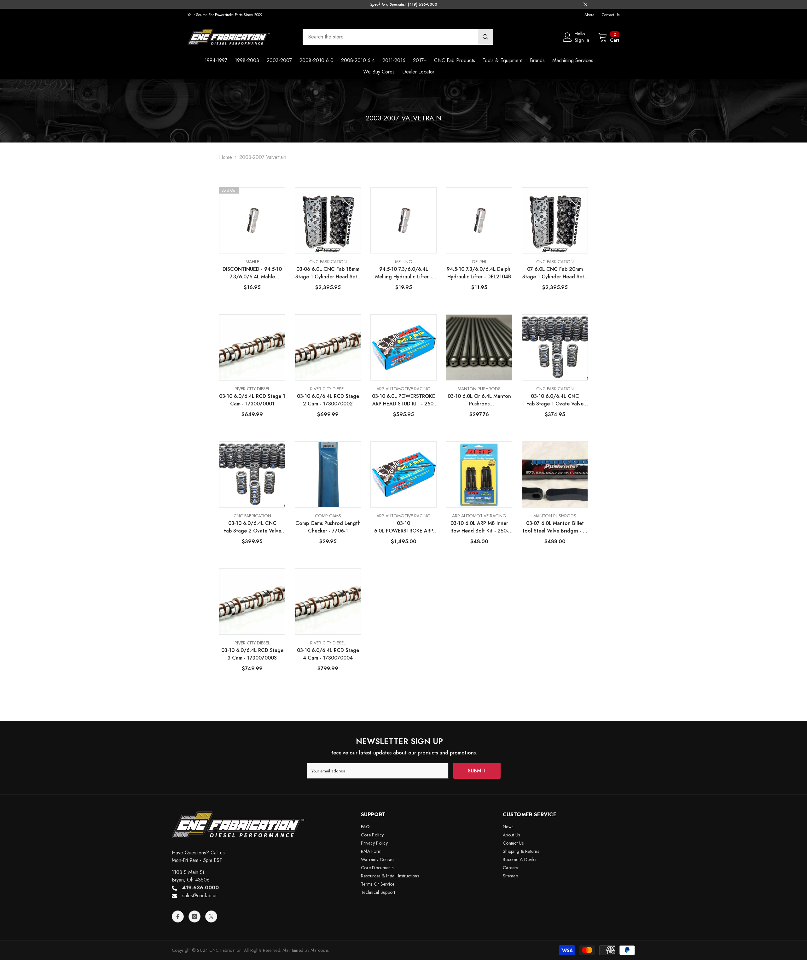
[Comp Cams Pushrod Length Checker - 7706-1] (328, 474)
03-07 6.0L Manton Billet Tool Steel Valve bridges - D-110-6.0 (555, 527)
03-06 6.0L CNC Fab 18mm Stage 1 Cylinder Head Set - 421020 (327, 273)
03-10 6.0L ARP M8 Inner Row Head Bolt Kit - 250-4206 (479, 527)
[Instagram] (194, 916)
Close (585, 4)
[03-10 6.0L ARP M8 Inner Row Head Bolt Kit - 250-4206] (479, 474)
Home (225, 157)
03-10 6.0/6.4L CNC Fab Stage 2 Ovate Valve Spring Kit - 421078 (252, 527)
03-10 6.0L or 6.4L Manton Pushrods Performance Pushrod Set (479, 400)
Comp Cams (328, 516)
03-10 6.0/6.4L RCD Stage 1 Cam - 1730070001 (252, 400)
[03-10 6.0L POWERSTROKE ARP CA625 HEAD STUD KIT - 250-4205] (403, 474)
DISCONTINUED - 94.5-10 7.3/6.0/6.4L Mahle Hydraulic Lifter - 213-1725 (252, 273)
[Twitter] (211, 916)
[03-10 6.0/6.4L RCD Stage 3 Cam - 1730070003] (252, 601)
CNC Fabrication (328, 262)
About (589, 15)
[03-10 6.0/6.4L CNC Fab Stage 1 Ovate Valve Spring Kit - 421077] (555, 347)
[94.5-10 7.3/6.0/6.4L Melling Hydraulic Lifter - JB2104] (403, 220)
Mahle (252, 262)
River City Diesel (252, 389)
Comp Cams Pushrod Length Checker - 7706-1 (328, 527)
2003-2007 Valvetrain (262, 157)
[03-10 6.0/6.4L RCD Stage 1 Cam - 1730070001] (252, 347)
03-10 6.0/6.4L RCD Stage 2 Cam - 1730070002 (328, 400)
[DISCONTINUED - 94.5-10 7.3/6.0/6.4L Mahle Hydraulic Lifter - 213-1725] (252, 220)
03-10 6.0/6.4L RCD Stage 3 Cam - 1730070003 (252, 654)
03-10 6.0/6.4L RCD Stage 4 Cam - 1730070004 (328, 654)
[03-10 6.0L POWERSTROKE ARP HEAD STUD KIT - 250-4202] (403, 347)
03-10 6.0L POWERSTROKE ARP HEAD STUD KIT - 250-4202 (403, 400)
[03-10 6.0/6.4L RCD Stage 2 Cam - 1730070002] (328, 347)
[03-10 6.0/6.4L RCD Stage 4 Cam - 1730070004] (328, 601)
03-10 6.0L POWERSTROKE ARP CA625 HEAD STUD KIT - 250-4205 (403, 527)
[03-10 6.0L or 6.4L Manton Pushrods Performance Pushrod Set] (479, 347)
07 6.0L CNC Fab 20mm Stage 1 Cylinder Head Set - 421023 (554, 273)
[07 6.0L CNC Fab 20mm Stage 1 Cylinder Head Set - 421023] (555, 220)
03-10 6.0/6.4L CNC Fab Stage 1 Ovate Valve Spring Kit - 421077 (554, 400)
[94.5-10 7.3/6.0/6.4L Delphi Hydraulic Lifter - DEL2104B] (479, 220)
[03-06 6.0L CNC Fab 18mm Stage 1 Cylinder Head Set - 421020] (328, 220)
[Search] (398, 37)
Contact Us (610, 15)
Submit (477, 770)
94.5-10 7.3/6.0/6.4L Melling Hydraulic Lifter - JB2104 (403, 273)
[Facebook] (178, 916)
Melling (403, 262)
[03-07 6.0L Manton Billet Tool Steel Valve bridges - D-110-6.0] (555, 474)
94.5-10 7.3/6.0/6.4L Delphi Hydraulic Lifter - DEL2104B (479, 272)
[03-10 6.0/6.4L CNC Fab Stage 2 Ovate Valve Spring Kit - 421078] (252, 474)
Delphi (479, 262)
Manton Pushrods (479, 389)
